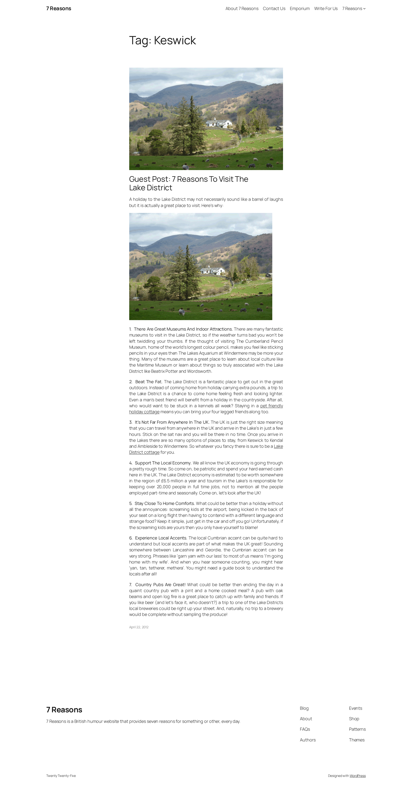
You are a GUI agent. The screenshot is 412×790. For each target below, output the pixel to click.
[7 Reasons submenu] (364, 8)
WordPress (358, 775)
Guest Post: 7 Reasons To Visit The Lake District (189, 183)
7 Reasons (58, 8)
